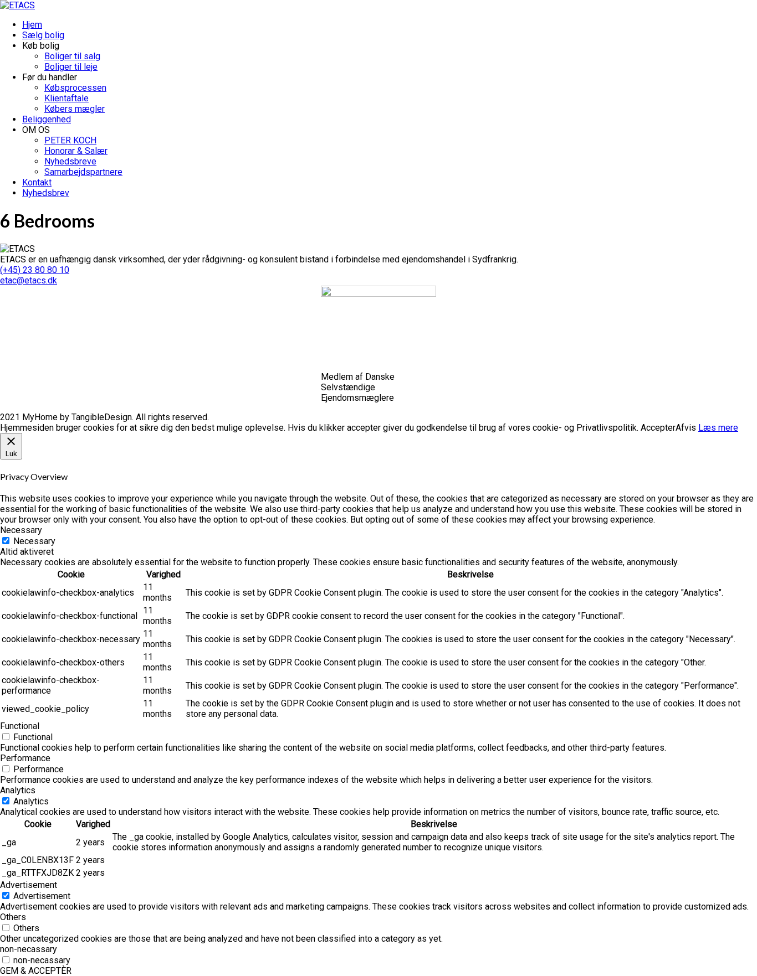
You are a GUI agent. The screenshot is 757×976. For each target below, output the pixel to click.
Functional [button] (19, 726)
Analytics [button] (17, 790)
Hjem (32, 24)
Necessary (34, 541)
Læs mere (718, 427)
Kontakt (37, 182)
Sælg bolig (43, 35)
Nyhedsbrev (45, 193)
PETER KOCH (70, 140)
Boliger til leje (71, 66)
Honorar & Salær (76, 151)
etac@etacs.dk (28, 280)
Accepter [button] (658, 427)
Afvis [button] (686, 427)
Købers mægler (74, 109)
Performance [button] (25, 758)
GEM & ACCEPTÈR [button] (35, 970)
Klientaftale (66, 98)
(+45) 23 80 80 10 (34, 270)
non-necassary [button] (28, 949)
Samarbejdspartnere (83, 172)
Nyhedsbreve (70, 161)
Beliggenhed (46, 119)
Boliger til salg (72, 56)
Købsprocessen (75, 87)
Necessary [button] (21, 530)
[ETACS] (17, 5)
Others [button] (13, 917)
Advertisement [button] (28, 885)
